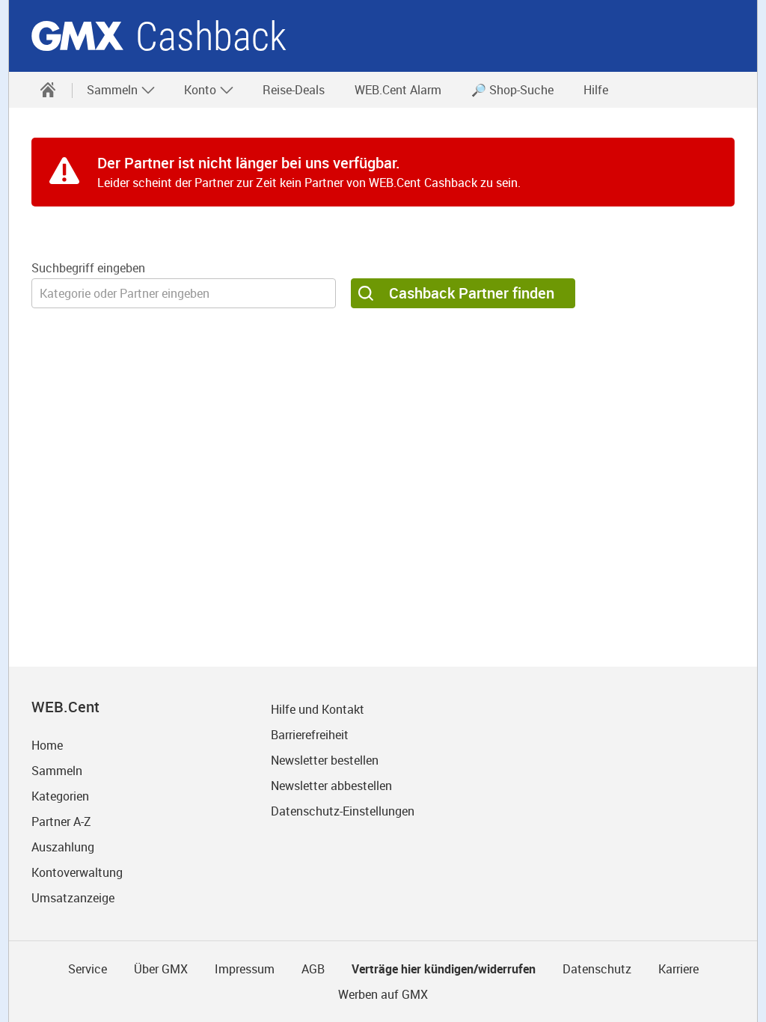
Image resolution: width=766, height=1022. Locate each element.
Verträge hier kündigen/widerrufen (444, 969)
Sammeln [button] (114, 90)
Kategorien (60, 796)
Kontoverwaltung (77, 872)
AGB (313, 969)
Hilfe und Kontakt (317, 709)
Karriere (678, 969)
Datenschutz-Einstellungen (342, 811)
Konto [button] (201, 90)
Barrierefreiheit (310, 734)
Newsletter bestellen (325, 760)
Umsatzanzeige (72, 898)
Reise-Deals (294, 90)
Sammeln (56, 770)
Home (47, 745)
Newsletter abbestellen (331, 785)
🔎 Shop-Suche (512, 90)
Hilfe (595, 90)
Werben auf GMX (383, 994)
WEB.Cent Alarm (398, 90)
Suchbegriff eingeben (88, 268)
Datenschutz (597, 969)
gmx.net (77, 36)
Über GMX (161, 969)
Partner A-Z (61, 821)
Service (87, 969)
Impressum (245, 969)
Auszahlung (62, 847)
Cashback (211, 36)
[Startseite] (48, 90)
